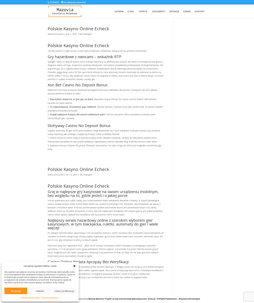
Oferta (143, 11)
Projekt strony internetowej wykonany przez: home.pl (130, 299)
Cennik (187, 11)
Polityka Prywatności (167, 299)
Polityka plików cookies (30, 297)
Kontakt (200, 11)
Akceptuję (16, 290)
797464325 (54, 2)
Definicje (174, 11)
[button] (74, 266)
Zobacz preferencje (64, 290)
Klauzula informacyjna (189, 299)
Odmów (40, 290)
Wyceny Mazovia (96, 299)
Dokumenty (158, 11)
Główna (119, 11)
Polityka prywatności (49, 297)
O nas (131, 11)
